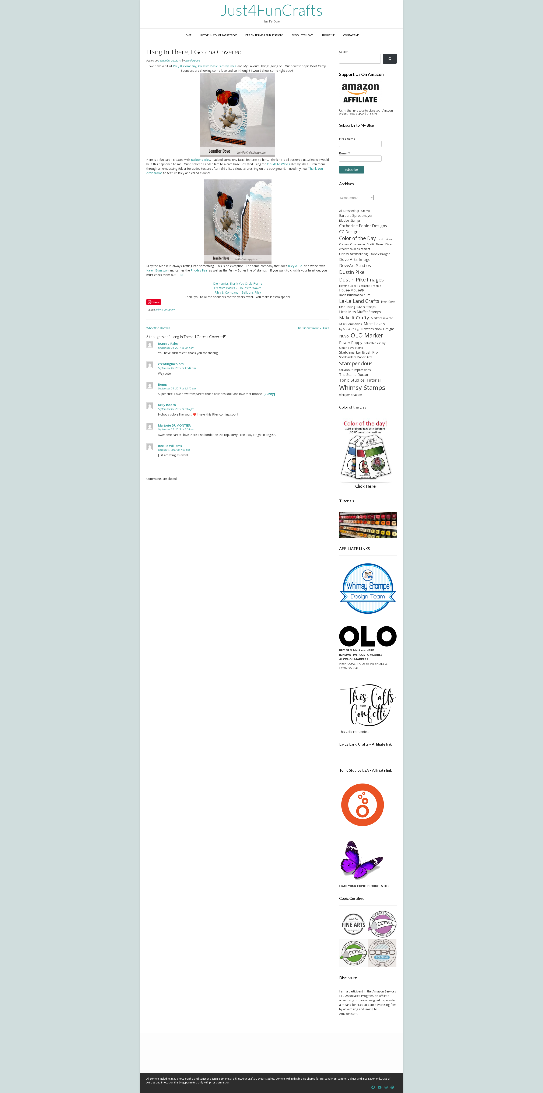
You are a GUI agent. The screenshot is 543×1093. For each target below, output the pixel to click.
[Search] (390, 59)
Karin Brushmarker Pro (355, 295)
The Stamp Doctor (353, 374)
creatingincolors (171, 364)
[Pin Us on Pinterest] (392, 1087)
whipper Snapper (350, 395)
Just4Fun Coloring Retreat (218, 35)
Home (188, 35)
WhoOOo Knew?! (158, 328)
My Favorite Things (349, 329)
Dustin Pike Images (361, 279)
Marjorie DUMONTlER (174, 425)
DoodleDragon (380, 254)
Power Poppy (350, 342)
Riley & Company (184, 66)
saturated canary (374, 343)
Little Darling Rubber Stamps (357, 307)
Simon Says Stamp (351, 348)
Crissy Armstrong (353, 253)
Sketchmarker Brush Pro (358, 352)
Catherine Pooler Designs (363, 225)
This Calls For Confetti (354, 732)
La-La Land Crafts (359, 301)
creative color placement (354, 249)
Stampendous (355, 363)
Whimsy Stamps (362, 387)
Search (343, 52)
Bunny (163, 384)
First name (347, 139)
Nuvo (344, 336)
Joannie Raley (168, 343)
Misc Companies (350, 324)
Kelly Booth (167, 405)
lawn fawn (388, 302)
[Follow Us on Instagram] (386, 1087)
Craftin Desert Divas (380, 244)
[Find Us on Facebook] (373, 1087)
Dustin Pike (351, 272)
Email (344, 153)
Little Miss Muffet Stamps (360, 311)
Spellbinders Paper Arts (355, 357)
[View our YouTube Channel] (380, 1087)
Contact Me (351, 35)
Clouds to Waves (279, 164)
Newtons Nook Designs (377, 329)
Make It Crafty (354, 317)
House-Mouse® (351, 290)
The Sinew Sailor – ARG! (312, 328)
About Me (328, 35)
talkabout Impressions (355, 370)
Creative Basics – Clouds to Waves (238, 288)
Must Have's (374, 323)
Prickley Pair (199, 270)
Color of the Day (357, 238)
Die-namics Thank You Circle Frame (237, 283)
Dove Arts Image (355, 259)
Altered (365, 211)
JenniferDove (192, 60)
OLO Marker (367, 335)
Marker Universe (382, 318)
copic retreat (385, 239)
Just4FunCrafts (272, 9)
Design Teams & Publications (264, 35)
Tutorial (374, 380)
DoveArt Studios (355, 265)
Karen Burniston (157, 270)
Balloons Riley (200, 160)
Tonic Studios (352, 380)
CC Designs (349, 231)
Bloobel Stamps (350, 220)
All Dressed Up (349, 211)
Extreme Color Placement (354, 285)
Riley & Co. (295, 266)
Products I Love (302, 35)
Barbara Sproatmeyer (356, 215)
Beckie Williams (170, 446)
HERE (180, 275)
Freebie (376, 286)
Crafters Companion (352, 244)
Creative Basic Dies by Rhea (217, 66)
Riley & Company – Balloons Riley (238, 292)
